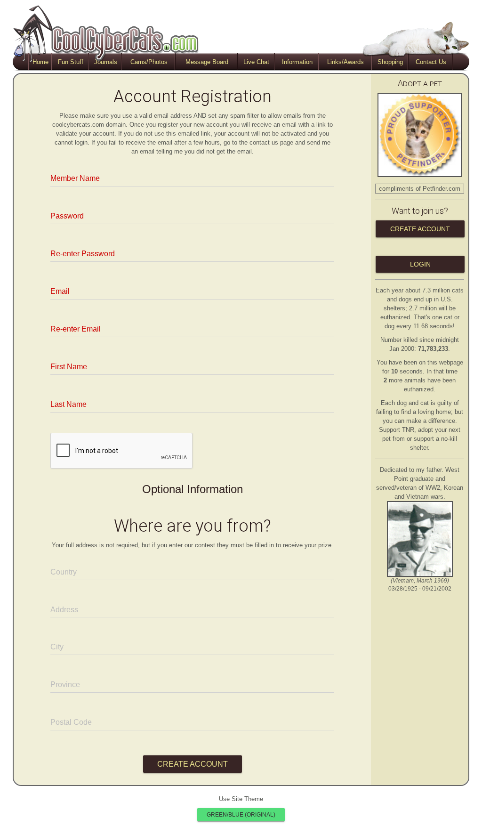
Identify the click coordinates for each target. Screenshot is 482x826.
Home (40, 61)
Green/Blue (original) (241, 814)
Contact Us (431, 61)
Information (297, 61)
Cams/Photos (149, 61)
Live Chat (256, 61)
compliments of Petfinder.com (419, 188)
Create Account (420, 229)
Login (420, 264)
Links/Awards (345, 61)
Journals (105, 61)
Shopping (390, 61)
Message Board (206, 61)
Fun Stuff (70, 61)
